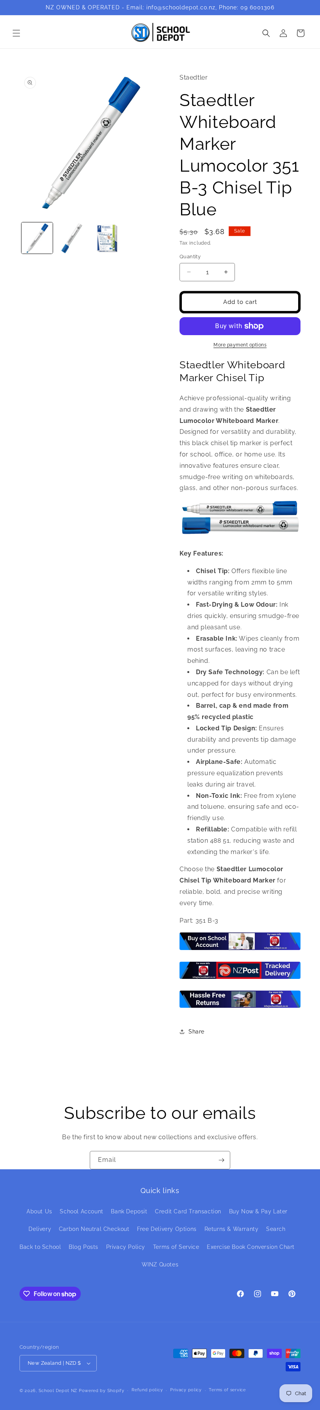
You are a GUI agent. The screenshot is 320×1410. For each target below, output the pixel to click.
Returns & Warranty (231, 1229)
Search (276, 1229)
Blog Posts (83, 1247)
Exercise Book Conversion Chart (251, 1247)
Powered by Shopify (101, 1390)
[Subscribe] (221, 1160)
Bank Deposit (129, 1211)
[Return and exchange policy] (240, 1007)
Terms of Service (176, 1247)
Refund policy (147, 1389)
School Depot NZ (58, 1390)
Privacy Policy (125, 1247)
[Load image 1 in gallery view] (37, 238)
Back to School (40, 1247)
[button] (16, 33)
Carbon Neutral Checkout (94, 1229)
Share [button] (196, 1031)
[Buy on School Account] (240, 949)
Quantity (190, 256)
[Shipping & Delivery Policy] (240, 978)
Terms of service (227, 1389)
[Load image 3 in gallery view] (107, 238)
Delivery (39, 1229)
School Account (81, 1211)
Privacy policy (186, 1389)
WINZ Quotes (160, 1264)
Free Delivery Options (167, 1229)
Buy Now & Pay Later (258, 1211)
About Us (39, 1211)
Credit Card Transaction (188, 1211)
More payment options (240, 345)
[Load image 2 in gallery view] (72, 238)
